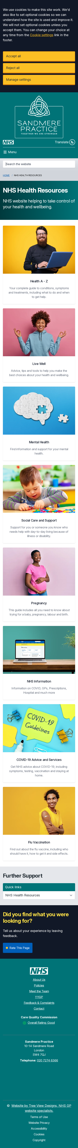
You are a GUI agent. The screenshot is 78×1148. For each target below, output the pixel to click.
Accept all (13, 56)
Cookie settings (41, 35)
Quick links (13, 887)
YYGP (39, 997)
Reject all (13, 68)
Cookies (39, 1134)
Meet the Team (39, 991)
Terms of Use (39, 1117)
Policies (39, 985)
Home (6, 175)
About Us (39, 979)
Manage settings (18, 79)
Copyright (39, 1140)
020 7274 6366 (47, 1060)
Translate (62, 142)
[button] (39, 265)
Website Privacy (39, 1123)
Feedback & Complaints (39, 1003)
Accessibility (39, 1128)
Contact (39, 1008)
